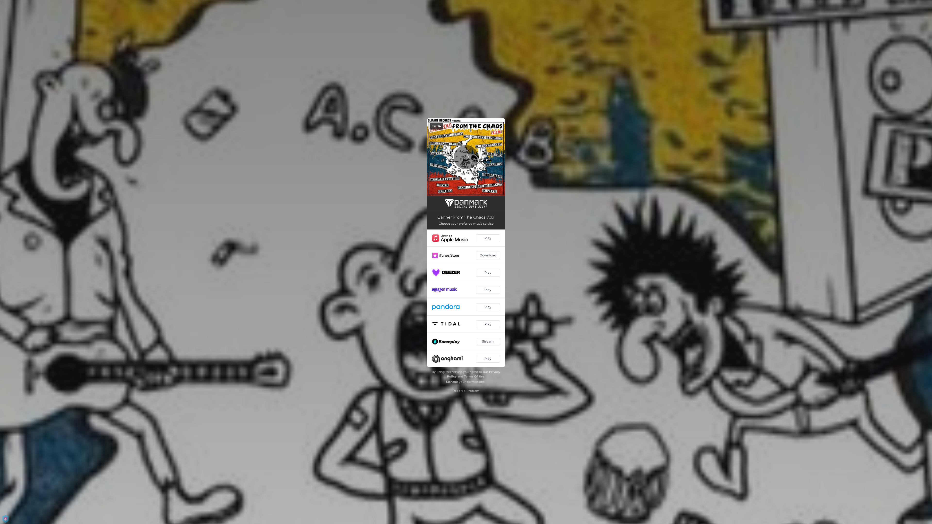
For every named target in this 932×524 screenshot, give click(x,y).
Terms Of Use (474, 376)
